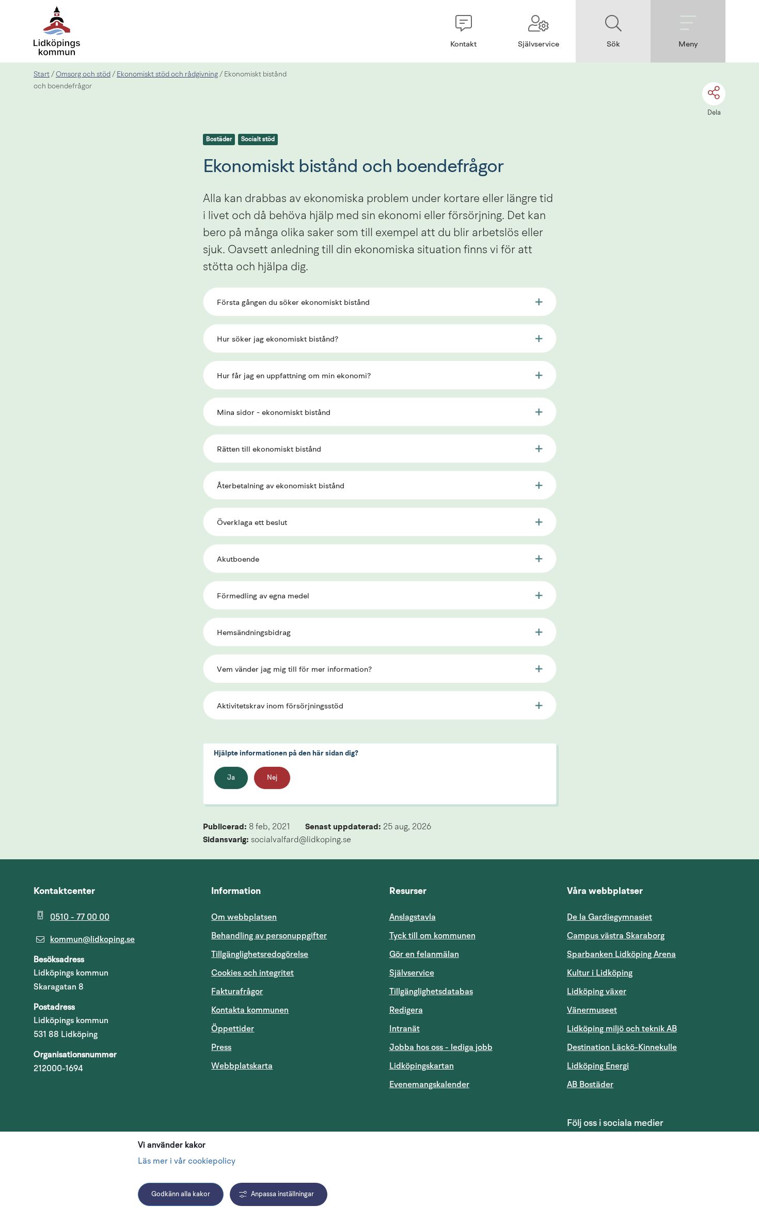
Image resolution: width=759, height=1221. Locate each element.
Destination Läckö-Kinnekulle (646, 1047)
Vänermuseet (592, 1010)
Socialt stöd (258, 139)
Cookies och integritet (252, 973)
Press (221, 1047)
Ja (231, 778)
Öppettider (232, 1028)
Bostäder (219, 139)
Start (42, 74)
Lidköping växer (596, 991)
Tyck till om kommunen (468, 935)
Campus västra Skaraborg (616, 935)
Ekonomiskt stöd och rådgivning (167, 74)
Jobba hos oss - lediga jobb (441, 1047)
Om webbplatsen (244, 917)
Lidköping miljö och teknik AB (622, 1028)
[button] (463, 31)
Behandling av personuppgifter (269, 935)
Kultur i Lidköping (599, 973)
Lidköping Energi (646, 1066)
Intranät (453, 1028)
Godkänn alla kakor (180, 1194)
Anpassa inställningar (282, 1194)
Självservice (461, 973)
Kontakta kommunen (250, 1010)
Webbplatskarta (242, 1066)
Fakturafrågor (237, 991)
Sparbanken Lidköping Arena (621, 954)
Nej (272, 778)
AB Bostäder (639, 1084)
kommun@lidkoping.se (92, 939)
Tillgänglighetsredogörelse (259, 954)
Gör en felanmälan (424, 954)
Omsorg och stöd (83, 74)
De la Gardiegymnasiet (609, 917)
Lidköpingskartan (468, 1066)
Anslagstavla (412, 917)
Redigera (406, 1010)
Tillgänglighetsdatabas (468, 991)
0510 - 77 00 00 (79, 917)
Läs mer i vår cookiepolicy (186, 1161)
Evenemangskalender (468, 1084)
